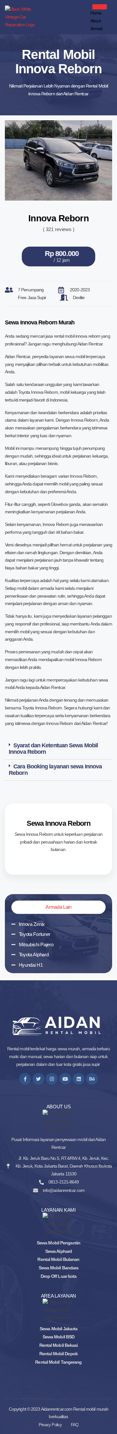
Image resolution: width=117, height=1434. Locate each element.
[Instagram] (52, 1079)
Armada (94, 32)
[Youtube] (65, 1079)
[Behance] (92, 1079)
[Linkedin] (78, 1079)
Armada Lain (59, 907)
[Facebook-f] (25, 1079)
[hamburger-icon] (99, 6)
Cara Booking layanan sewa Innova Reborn (55, 769)
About (95, 20)
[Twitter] (38, 1079)
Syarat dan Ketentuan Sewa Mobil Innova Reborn (53, 748)
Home (95, 13)
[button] (58, 749)
